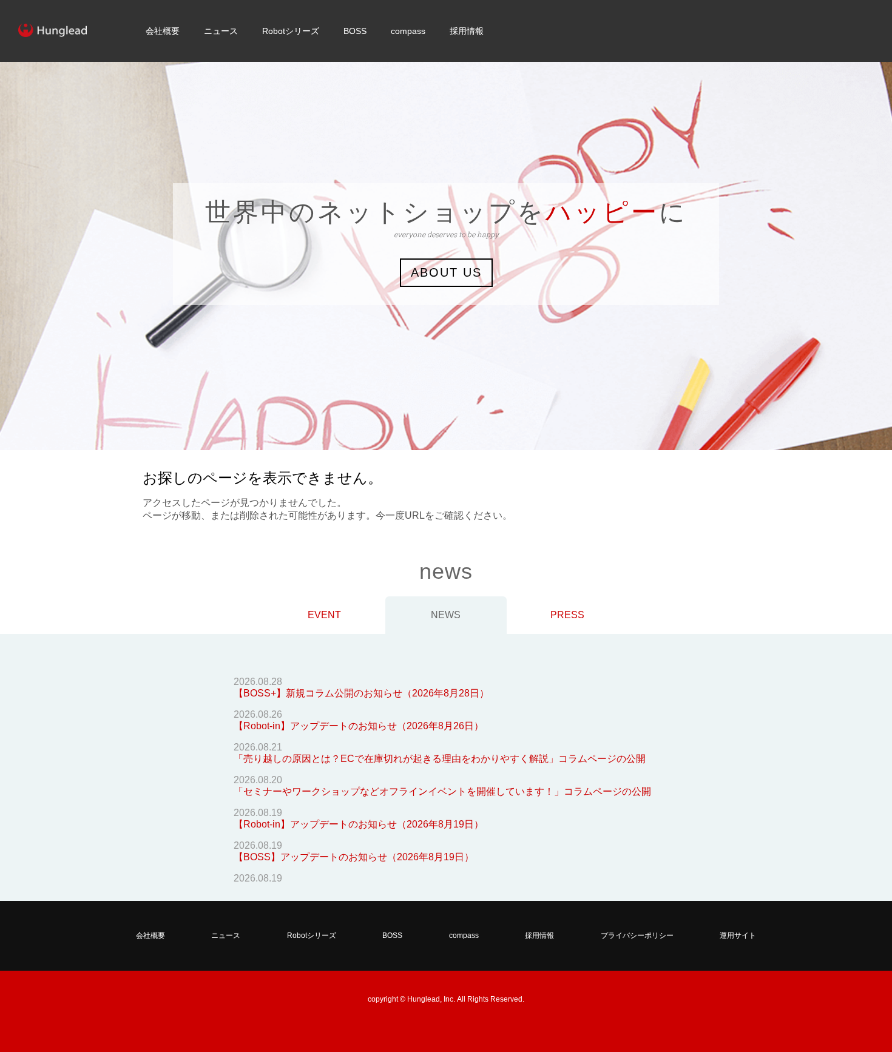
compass (408, 31)
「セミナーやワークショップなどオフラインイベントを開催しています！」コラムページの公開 (442, 791)
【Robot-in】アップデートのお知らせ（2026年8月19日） (359, 824)
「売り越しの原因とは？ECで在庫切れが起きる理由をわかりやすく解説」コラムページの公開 (440, 759)
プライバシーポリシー (637, 935)
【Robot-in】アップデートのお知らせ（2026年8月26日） (359, 726)
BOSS (355, 31)
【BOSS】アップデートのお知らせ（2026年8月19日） (354, 857)
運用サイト (738, 935)
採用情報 (467, 31)
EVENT (324, 615)
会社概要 (163, 31)
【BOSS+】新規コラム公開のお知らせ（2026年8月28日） (361, 693)
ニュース (221, 31)
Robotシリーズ (290, 31)
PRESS (567, 615)
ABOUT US (446, 272)
